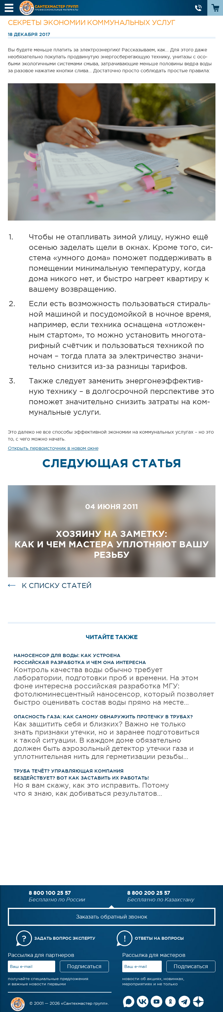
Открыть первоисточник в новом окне (53, 448)
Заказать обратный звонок (111, 917)
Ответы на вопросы (159, 938)
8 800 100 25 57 (50, 893)
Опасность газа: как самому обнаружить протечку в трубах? (103, 716)
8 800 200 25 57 (148, 893)
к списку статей (56, 585)
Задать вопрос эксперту (64, 938)
